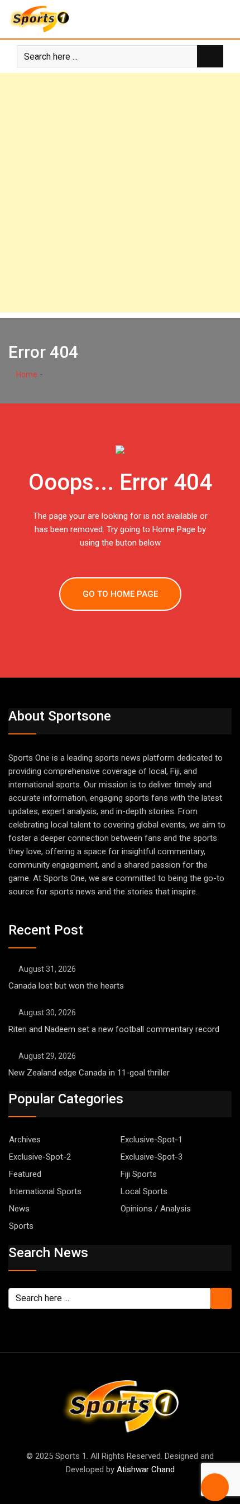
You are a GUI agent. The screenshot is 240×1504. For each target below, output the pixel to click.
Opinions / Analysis (156, 1209)
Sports (21, 1226)
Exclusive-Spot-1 (152, 1140)
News (19, 1209)
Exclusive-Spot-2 (40, 1157)
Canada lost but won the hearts (66, 986)
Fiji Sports (139, 1174)
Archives (25, 1140)
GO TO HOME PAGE (120, 594)
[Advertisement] (120, 193)
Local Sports (144, 1191)
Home (26, 374)
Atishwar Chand (146, 1469)
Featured (25, 1174)
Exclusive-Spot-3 (152, 1157)
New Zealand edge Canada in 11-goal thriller (89, 1073)
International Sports (45, 1191)
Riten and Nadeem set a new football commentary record (115, 1029)
